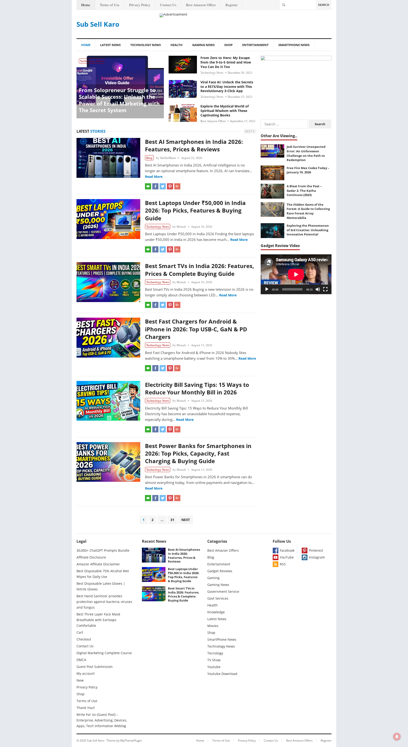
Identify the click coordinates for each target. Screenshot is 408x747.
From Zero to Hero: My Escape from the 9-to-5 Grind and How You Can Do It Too (225, 62)
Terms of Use (109, 4)
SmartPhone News (294, 45)
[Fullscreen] (325, 289)
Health (176, 45)
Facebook (287, 550)
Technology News (145, 45)
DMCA (81, 659)
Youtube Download (222, 673)
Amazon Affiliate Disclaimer (98, 564)
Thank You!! (85, 707)
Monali (181, 226)
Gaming (213, 578)
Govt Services (217, 598)
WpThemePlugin (131, 740)
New (80, 680)
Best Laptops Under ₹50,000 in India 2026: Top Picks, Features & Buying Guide (195, 210)
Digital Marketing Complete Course (104, 653)
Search (323, 5)
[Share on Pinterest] (170, 186)
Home (85, 4)
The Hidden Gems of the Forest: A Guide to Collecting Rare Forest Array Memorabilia (308, 211)
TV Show (214, 660)
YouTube (287, 557)
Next (249, 131)
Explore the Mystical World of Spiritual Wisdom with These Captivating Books (224, 110)
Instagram (317, 557)
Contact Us (168, 4)
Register (231, 4)
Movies (212, 625)
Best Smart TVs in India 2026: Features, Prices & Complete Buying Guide (199, 269)
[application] (296, 274)
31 (172, 519)
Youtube (214, 667)
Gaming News (203, 45)
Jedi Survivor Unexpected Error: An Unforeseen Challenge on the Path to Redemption (306, 153)
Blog (149, 158)
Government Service (223, 591)
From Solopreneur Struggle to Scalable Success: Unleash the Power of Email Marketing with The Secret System (119, 100)
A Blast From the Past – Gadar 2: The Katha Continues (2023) (304, 190)
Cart (79, 632)
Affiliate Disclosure (91, 557)
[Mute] (317, 289)
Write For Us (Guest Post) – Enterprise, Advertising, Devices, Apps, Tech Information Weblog (101, 720)
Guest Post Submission (94, 666)
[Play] (266, 289)
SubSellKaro (168, 158)
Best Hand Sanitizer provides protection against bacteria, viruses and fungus (104, 602)
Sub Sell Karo (97, 24)
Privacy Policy (139, 4)
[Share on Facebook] (155, 186)
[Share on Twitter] (163, 186)
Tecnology (215, 653)
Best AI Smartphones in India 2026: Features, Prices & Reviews (194, 145)
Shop (228, 45)
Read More (153, 176)
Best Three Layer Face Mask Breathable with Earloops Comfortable (98, 620)
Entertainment (255, 45)
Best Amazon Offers (201, 4)
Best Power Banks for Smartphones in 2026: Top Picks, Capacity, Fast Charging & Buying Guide (198, 453)
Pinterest (316, 550)
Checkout (83, 639)
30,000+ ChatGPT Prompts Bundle (102, 550)
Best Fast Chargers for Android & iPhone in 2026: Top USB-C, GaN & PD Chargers (196, 329)
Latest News (110, 45)
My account (85, 673)
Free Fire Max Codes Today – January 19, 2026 (308, 170)
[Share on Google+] (177, 186)
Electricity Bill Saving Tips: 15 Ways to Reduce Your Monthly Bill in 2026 (197, 388)
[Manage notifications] (397, 736)
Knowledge (216, 612)
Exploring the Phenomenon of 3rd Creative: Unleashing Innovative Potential (308, 229)
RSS (283, 564)
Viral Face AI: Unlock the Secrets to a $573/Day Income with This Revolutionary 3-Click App (226, 86)
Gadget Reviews (219, 571)
